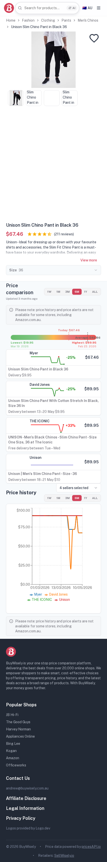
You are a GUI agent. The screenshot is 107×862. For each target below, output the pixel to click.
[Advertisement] (53, 165)
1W (49, 291)
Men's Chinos (88, 20)
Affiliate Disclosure (26, 798)
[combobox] (47, 8)
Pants (66, 20)
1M (58, 291)
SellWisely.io (64, 856)
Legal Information (25, 808)
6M (77, 291)
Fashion (28, 20)
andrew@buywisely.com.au (27, 788)
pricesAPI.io (91, 847)
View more (88, 260)
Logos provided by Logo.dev (28, 828)
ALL (95, 291)
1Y (85, 291)
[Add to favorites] (94, 38)
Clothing (48, 20)
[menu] (98, 8)
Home (10, 20)
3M (67, 291)
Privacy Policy (20, 818)
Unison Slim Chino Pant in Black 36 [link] (39, 27)
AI (73, 8)
